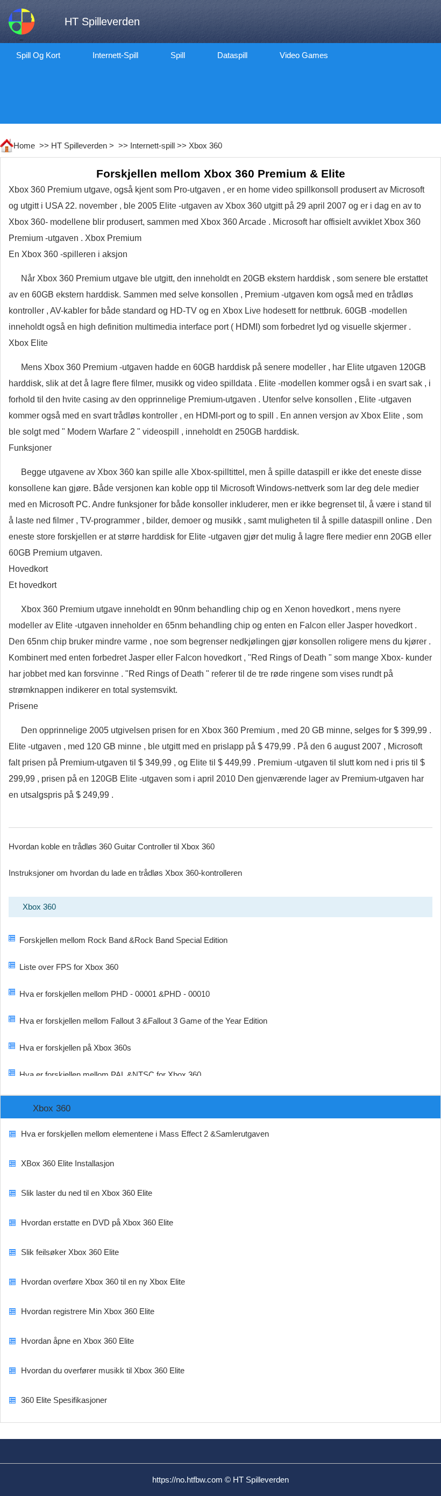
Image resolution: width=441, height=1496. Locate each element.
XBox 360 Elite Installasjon (67, 1163)
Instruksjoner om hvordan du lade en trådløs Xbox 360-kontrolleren (125, 872)
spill (177, 55)
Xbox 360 (205, 145)
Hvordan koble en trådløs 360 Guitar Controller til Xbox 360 (112, 846)
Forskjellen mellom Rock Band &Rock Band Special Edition (123, 940)
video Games (304, 55)
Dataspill (232, 55)
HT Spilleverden (79, 145)
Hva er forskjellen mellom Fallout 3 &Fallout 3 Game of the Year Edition (143, 1020)
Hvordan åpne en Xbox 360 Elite (77, 1340)
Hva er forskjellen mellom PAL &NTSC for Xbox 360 (110, 1074)
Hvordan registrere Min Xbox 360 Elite (87, 1311)
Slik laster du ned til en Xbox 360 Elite (86, 1192)
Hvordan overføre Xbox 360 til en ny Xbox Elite (103, 1281)
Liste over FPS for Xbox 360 (68, 967)
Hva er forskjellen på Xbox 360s (75, 1047)
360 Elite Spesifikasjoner (64, 1400)
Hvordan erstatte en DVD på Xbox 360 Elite (97, 1222)
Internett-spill (115, 55)
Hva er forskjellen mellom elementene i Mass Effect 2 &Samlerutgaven (145, 1133)
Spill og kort (38, 55)
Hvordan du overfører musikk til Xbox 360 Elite (102, 1370)
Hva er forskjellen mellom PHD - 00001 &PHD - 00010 (114, 993)
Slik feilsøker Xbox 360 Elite (70, 1252)
